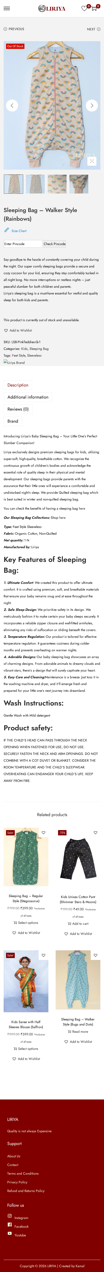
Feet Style (18, 355)
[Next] (92, 106)
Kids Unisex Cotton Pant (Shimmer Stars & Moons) (78, 899)
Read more (80, 1031)
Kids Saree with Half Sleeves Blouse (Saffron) (26, 1024)
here (82, 508)
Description (17, 385)
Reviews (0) (18, 409)
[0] (84, 8)
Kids (24, 348)
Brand (12, 421)
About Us (13, 1156)
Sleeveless (34, 355)
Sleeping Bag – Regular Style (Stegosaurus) (26, 898)
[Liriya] (14, 362)
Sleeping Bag (39, 348)
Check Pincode (55, 243)
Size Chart (19, 230)
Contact (12, 1164)
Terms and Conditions (23, 1173)
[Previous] (12, 106)
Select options (28, 922)
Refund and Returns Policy (26, 1190)
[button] (18, 330)
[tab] (52, 385)
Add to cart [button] (80, 923)
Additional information (27, 397)
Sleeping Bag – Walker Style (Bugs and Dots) (78, 1022)
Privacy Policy (17, 1182)
